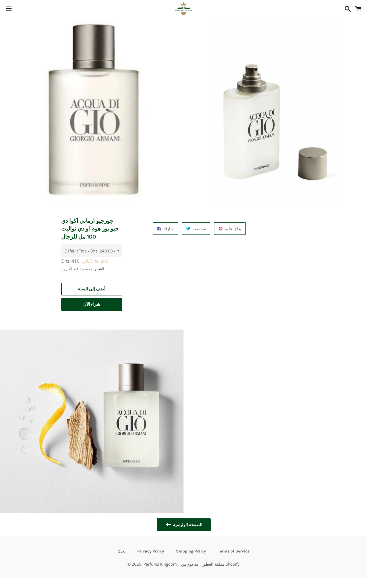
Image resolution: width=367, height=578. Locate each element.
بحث (121, 551)
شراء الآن (91, 304)
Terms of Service (234, 551)
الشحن (98, 268)
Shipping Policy (191, 551)
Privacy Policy (150, 551)
